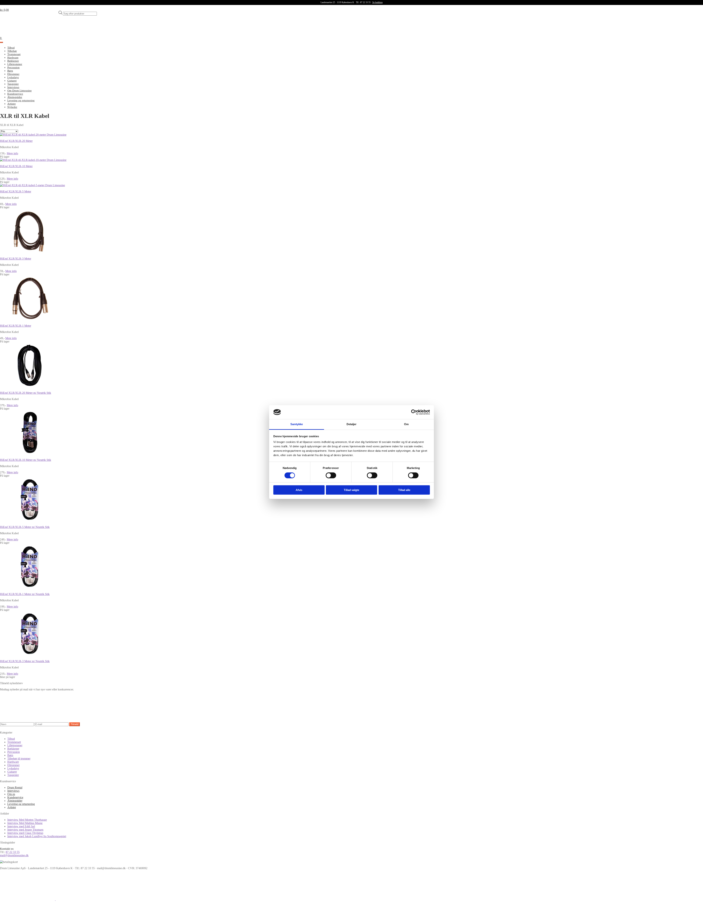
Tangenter (13, 83)
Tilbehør (12, 50)
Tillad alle (404, 490)
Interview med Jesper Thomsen (25, 829)
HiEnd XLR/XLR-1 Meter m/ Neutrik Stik (25, 594)
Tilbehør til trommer (18, 758)
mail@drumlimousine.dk (14, 855)
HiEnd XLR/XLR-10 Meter (16, 166)
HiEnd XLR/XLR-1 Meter (15, 325)
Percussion (13, 67)
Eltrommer (13, 74)
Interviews (13, 87)
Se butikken (377, 2)
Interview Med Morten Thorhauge (27, 819)
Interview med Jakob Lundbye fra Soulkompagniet (36, 836)
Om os (11, 794)
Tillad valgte (351, 490)
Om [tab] (406, 424)
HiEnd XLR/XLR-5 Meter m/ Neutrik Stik (25, 527)
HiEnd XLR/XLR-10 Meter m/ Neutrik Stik (25, 459)
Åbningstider (14, 97)
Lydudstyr (13, 77)
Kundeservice (15, 93)
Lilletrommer (14, 64)
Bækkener (13, 60)
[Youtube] (83, 899)
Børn (10, 70)
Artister (11, 103)
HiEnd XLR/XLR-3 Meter (15, 258)
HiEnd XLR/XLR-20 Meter (16, 140)
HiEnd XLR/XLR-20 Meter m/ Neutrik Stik (25, 392)
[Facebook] (28, 899)
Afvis (299, 490)
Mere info (12, 153)
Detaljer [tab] (352, 424)
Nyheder (12, 107)
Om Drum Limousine (19, 90)
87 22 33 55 (13, 852)
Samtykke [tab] (296, 424)
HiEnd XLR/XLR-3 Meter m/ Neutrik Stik (25, 661)
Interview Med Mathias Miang (24, 823)
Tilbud (11, 47)
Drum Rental (14, 787)
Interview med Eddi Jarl (21, 826)
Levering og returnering (21, 100)
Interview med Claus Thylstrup (25, 833)
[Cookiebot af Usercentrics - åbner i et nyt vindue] (414, 412)
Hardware (12, 57)
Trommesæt (14, 54)
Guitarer (12, 80)
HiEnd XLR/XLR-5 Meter (15, 191)
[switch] (331, 475)
